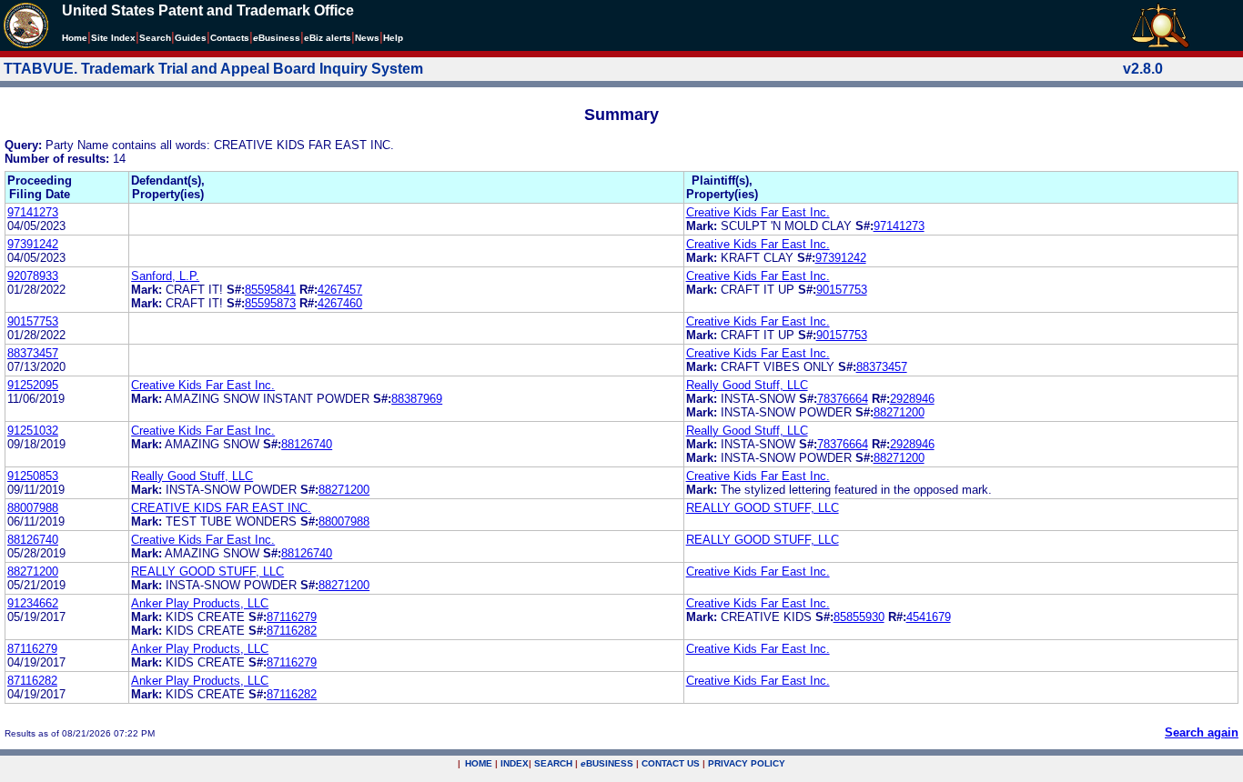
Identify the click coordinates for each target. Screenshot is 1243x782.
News (367, 38)
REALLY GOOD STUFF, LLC (762, 508)
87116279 (292, 617)
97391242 (32, 244)
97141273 (32, 212)
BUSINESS (607, 763)
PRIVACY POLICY (746, 763)
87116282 (292, 630)
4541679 (928, 617)
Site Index (113, 38)
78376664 (842, 399)
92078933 (32, 276)
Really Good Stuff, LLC (747, 385)
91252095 (32, 385)
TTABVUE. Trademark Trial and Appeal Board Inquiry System (213, 68)
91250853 (32, 476)
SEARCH (553, 763)
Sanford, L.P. (165, 276)
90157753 (841, 289)
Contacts (229, 38)
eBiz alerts (327, 38)
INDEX (514, 763)
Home (74, 38)
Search (155, 38)
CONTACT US (671, 763)
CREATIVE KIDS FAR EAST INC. (221, 508)
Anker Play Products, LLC (199, 603)
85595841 (270, 289)
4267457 (340, 289)
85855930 (859, 617)
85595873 (270, 303)
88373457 (32, 353)
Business (276, 38)
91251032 (32, 430)
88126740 (306, 444)
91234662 (32, 603)
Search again (1201, 732)
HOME (478, 763)
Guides (191, 38)
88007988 (32, 508)
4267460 (340, 303)
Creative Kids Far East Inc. (758, 212)
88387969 (416, 399)
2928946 (912, 399)
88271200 (899, 412)
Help (393, 38)
